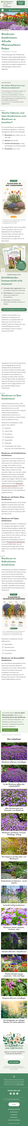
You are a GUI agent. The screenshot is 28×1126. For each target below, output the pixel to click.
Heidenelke (21, 94)
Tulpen (17, 96)
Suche (14, 1104)
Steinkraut (4, 93)
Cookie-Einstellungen (14, 1120)
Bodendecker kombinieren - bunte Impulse (14, 882)
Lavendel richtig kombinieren (14, 905)
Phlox (13, 93)
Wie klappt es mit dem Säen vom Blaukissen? (14, 857)
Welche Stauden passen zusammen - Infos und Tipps (14, 975)
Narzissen (22, 96)
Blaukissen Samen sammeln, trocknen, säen (14, 928)
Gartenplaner (14, 1112)
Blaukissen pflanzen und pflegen (14, 762)
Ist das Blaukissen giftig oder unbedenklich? (14, 785)
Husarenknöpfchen (7, 102)
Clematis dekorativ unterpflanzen (14, 951)
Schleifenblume (6, 94)
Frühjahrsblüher (9, 96)
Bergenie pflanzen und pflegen (14, 998)
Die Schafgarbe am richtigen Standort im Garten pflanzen (14, 1021)
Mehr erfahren (20, 1084)
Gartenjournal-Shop (14, 1109)
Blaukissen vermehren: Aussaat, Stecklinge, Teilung (14, 833)
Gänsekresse (18, 93)
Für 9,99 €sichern (20, 3)
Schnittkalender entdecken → (10, 730)
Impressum (14, 1114)
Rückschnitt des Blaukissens (16, 542)
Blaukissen (5, 88)
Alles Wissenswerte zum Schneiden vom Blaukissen (14, 809)
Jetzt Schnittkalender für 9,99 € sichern (14, 309)
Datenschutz (14, 1117)
